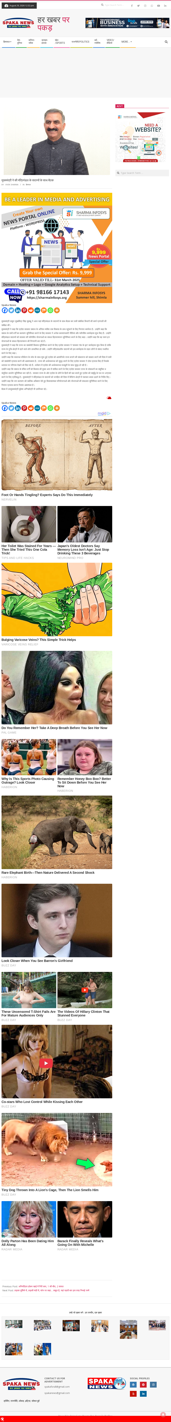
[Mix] (44, 310)
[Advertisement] (85, 72)
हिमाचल (28, 184)
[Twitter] (11, 310)
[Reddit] (31, 310)
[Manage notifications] (163, 1414)
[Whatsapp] (50, 310)
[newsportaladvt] (57, 194)
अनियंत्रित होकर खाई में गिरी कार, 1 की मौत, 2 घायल (41, 1286)
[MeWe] (37, 310)
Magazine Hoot (88, 1415)
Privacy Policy (63, 1415)
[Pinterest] (24, 310)
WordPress (108, 1415)
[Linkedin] (18, 310)
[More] (57, 310)
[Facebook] (5, 310)
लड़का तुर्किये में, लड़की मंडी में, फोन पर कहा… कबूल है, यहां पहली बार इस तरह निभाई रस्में (51, 1290)
